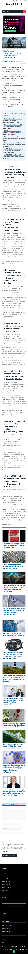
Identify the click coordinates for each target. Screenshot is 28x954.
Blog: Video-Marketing (6, 928)
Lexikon (3, 907)
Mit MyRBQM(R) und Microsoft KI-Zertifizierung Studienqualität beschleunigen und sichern (14, 156)
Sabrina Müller (8, 61)
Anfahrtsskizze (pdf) (6, 881)
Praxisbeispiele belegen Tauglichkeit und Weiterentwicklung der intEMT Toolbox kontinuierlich (13, 701)
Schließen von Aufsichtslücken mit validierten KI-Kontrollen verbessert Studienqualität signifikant (12, 132)
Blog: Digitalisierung (6, 931)
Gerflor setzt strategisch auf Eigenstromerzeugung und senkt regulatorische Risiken (13, 566)
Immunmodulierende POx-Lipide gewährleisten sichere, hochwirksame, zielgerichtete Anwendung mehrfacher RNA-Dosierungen (14, 769)
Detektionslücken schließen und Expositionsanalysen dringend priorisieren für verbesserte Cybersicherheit (14, 588)
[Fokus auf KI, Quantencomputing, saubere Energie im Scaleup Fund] (14, 626)
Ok (14, 951)
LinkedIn (4, 939)
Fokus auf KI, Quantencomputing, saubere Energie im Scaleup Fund (14, 634)
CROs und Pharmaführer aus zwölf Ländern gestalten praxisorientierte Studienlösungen (12, 126)
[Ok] (26, 949)
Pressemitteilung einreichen (8, 905)
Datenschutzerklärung (6, 851)
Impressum (4, 875)
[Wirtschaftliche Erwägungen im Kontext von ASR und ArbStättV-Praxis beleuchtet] (14, 536)
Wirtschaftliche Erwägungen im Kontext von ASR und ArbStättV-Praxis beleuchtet (14, 545)
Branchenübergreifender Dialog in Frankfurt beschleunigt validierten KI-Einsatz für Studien (14, 144)
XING (3, 942)
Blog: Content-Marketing (7, 925)
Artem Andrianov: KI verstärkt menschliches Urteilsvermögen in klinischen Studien (14, 138)
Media (3, 902)
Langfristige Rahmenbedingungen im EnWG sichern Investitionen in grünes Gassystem (14, 746)
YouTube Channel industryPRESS (9, 937)
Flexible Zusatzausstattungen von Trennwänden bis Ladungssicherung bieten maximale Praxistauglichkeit (14, 611)
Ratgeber (4, 910)
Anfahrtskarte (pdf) (6, 884)
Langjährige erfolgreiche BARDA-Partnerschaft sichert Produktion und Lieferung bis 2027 (14, 725)
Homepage (4, 873)
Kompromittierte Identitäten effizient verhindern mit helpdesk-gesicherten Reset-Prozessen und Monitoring (14, 678)
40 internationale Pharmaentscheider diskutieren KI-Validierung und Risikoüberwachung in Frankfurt (12, 120)
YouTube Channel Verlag (7, 934)
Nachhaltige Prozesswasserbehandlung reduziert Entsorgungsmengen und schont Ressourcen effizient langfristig (14, 655)
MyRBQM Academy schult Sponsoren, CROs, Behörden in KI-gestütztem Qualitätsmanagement (13, 150)
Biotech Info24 (14, 4)
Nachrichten (23, 63)
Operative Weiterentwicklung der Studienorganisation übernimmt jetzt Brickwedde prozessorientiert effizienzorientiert (14, 792)
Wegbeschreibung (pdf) (7, 887)
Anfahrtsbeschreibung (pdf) (7, 878)
